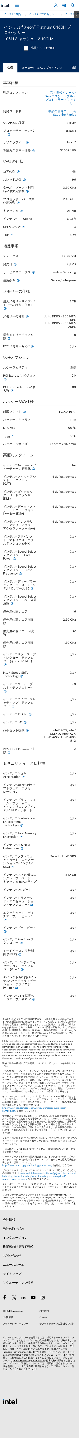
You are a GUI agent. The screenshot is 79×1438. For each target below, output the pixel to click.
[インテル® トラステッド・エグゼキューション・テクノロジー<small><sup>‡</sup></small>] (31, 904)
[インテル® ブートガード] (5, 931)
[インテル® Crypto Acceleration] (23, 776)
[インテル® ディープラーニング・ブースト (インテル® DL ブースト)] (32, 588)
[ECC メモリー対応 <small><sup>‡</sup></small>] (32, 346)
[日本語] (64, 5)
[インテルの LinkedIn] (23, 1298)
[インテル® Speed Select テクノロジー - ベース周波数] (12, 603)
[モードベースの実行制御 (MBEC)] (20, 954)
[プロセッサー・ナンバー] (9, 134)
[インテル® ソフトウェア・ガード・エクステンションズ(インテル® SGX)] (13, 866)
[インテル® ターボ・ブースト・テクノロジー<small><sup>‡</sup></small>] (5, 691)
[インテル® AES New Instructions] (22, 848)
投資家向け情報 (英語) (18, 1247)
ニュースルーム (13, 1265)
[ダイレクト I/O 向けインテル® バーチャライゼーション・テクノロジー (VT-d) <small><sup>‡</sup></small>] (16, 987)
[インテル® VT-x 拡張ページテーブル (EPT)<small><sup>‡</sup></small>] (33, 999)
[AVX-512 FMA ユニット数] (9, 752)
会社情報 (9, 1220)
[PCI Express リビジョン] (5, 379)
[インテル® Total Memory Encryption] (21, 836)
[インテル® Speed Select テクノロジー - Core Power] (14, 558)
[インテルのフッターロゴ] (10, 1401)
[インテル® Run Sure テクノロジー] (21, 942)
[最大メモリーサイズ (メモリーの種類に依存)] (5, 308)
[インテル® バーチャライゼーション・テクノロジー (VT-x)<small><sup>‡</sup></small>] (22, 969)
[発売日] (15, 264)
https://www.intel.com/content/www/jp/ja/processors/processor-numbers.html (34, 1109)
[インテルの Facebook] (4, 1298)
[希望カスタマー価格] (33, 150)
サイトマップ (12, 1274)
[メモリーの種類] (27, 316)
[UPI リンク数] (24, 226)
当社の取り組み (13, 1229)
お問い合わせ (12, 1256)
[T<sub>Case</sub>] (13, 436)
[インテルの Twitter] (14, 1298)
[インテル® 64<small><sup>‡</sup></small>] (25, 722)
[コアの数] (18, 171)
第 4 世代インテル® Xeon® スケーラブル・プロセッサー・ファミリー (60, 98)
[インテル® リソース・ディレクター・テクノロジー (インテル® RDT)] (5, 664)
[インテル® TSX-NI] (30, 714)
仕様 (10, 67)
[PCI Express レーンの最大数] (12, 390)
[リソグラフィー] (27, 142)
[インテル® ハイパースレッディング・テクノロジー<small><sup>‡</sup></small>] (13, 706)
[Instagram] (42, 1298)
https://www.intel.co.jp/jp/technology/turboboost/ (27, 1165)
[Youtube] (33, 1298)
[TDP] (12, 235)
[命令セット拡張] (27, 730)
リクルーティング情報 (18, 1283)
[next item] (76, 14)
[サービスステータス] (33, 272)
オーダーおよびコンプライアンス (42, 67)
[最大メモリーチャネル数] (9, 338)
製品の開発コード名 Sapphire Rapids (62, 113)
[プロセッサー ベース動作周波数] (18, 202)
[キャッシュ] (21, 210)
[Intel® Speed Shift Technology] (22, 676)
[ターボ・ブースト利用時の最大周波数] (27, 191)
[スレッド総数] (24, 179)
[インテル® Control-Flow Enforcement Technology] (22, 825)
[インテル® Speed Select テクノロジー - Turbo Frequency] (20, 573)
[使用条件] (18, 280)
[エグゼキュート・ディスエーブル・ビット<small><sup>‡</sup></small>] (5, 919)
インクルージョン (15, 1238)
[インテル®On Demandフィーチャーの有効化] (33, 468)
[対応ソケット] (24, 411)
